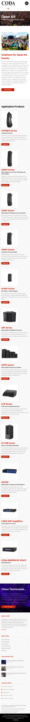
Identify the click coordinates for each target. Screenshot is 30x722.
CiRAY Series (7, 210)
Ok (12, 719)
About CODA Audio (5, 651)
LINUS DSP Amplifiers (12, 521)
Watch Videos (6, 704)
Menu (27, 3)
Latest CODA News (5, 653)
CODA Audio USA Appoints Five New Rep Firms (16, 685)
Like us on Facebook (7, 698)
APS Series (6, 327)
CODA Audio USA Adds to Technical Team (15, 679)
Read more (3, 641)
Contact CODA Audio (5, 658)
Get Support (3, 662)
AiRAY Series (7, 169)
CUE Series (6, 404)
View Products (8, 89)
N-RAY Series (8, 288)
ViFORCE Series (9, 130)
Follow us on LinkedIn (8, 710)
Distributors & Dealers (6, 660)
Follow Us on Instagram (8, 701)
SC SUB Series (8, 443)
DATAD (5, 482)
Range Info (5, 144)
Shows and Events (5, 656)
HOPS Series (7, 365)
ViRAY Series (7, 249)
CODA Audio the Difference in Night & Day (15, 672)
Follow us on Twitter (8, 707)
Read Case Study (8, 618)
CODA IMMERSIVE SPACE (13, 560)
